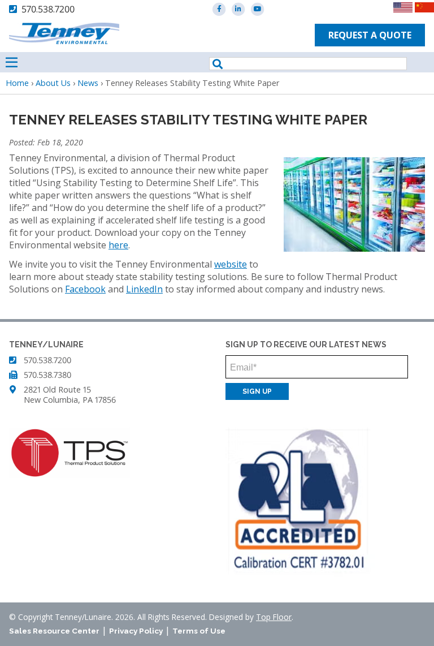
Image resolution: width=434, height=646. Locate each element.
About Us (53, 82)
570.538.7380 (47, 374)
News (87, 82)
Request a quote (369, 35)
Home (17, 82)
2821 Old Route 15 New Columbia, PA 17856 (70, 394)
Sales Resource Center (54, 630)
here (118, 245)
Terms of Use (198, 630)
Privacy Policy (136, 630)
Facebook (85, 289)
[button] (354, 248)
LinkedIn (144, 289)
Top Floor (274, 616)
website (230, 264)
